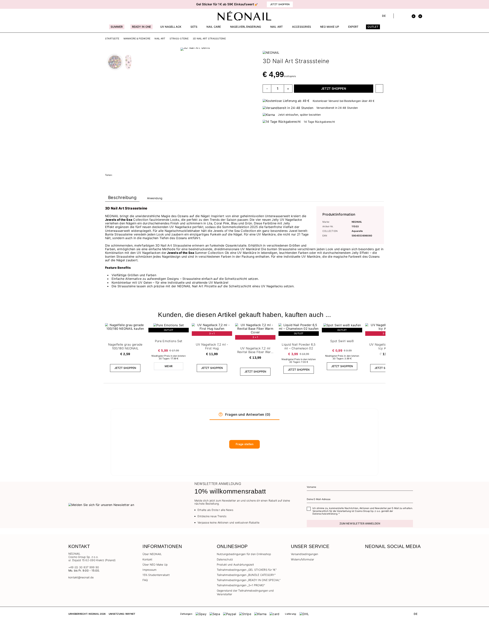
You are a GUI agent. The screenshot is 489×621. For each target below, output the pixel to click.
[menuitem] (116, 28)
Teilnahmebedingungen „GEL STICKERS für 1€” (247, 569)
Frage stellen (244, 444)
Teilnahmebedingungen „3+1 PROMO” (241, 585)
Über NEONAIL (152, 554)
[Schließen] (419, 4)
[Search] (398, 16)
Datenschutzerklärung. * (326, 513)
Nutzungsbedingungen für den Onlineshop (244, 554)
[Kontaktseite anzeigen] (77, 16)
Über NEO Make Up (155, 564)
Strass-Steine (179, 38)
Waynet (130, 613)
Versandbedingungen (304, 554)
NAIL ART (160, 38)
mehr (168, 366)
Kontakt (147, 559)
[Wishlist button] (379, 88)
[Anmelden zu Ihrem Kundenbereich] (405, 16)
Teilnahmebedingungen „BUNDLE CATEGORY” (246, 574)
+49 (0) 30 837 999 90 (83, 567)
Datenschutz (225, 559)
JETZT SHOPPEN (333, 88)
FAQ (145, 580)
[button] (134, 4)
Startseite (112, 38)
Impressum (149, 569)
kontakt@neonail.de (81, 577)
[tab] (122, 198)
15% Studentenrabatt (156, 574)
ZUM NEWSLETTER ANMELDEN (359, 523)
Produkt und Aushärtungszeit (235, 564)
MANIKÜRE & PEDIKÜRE (137, 38)
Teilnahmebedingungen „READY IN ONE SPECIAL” (248, 580)
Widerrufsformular (302, 559)
